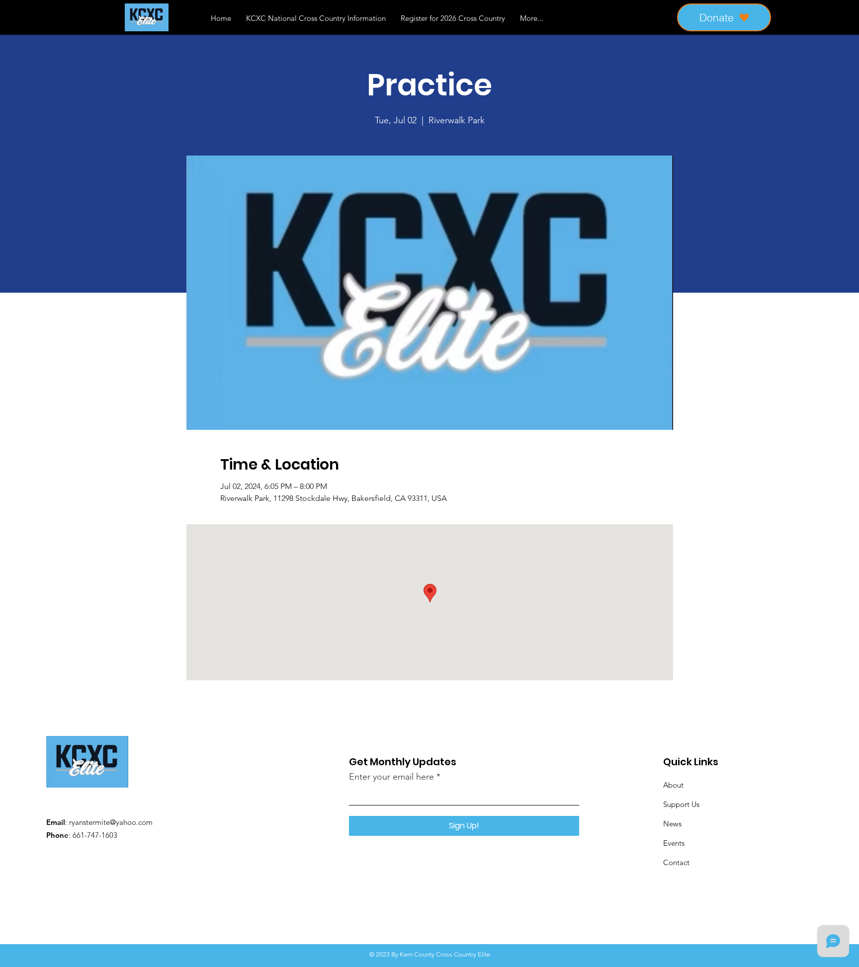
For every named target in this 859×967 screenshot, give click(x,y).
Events (674, 843)
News (672, 823)
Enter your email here (391, 776)
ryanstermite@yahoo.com (111, 822)
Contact (676, 862)
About (673, 785)
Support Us (681, 804)
